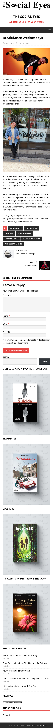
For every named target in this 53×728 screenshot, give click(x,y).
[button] (49, 30)
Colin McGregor (24, 43)
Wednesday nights (13, 244)
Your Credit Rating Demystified (16, 670)
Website (6, 331)
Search (6, 357)
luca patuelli (24, 233)
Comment (7, 295)
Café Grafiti (31, 228)
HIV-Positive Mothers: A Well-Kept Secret (21, 686)
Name (6, 316)
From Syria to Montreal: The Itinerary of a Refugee (25, 663)
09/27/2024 (9, 43)
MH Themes (42, 725)
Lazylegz (9, 233)
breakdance (15, 228)
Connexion (7, 715)
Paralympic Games (31, 239)
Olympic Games (11, 239)
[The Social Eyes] (26, 10)
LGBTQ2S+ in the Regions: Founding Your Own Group (26, 678)
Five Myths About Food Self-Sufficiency (20, 655)
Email (5, 324)
